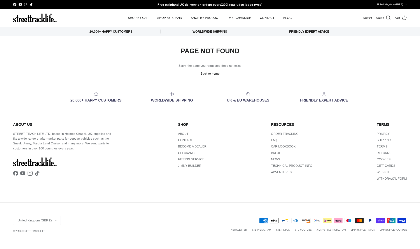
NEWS (275, 159)
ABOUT (183, 133)
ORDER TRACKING (285, 133)
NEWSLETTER (239, 229)
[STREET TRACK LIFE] (35, 18)
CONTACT (267, 17)
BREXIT (276, 153)
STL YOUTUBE (303, 229)
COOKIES (383, 159)
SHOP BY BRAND (169, 17)
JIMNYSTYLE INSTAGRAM (331, 229)
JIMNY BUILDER (189, 165)
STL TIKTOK (283, 229)
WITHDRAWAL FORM (392, 178)
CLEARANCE (187, 153)
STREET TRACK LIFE (33, 231)
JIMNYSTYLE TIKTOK (363, 229)
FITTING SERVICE (191, 159)
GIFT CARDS (386, 165)
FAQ (274, 140)
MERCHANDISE (240, 17)
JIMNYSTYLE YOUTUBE (393, 229)
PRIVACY (383, 133)
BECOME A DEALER (192, 146)
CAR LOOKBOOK (283, 146)
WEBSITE (383, 172)
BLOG (287, 17)
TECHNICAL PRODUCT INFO (291, 165)
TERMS (382, 146)
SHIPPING (384, 140)
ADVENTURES (281, 172)
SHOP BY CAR (138, 17)
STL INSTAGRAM (261, 229)
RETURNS (384, 153)
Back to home (210, 73)
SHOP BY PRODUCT (205, 17)
